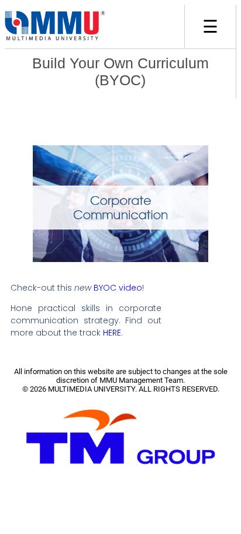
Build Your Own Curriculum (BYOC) (120, 71)
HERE (112, 332)
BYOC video (118, 288)
